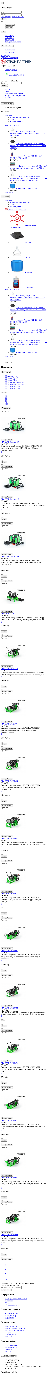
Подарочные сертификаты (15, 1328)
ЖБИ (7, 91)
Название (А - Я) (11, 378)
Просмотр (4, 411)
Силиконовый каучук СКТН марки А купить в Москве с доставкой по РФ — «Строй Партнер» (28, 146)
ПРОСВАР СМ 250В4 (9, 781)
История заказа (11, 1347)
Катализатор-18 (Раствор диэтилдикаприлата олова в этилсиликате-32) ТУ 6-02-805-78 (27, 134)
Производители (11, 1326)
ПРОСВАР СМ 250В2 (9, 838)
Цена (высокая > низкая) (14, 384)
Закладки (8, 1349)
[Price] (6, 392)
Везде (7, 89)
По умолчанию (11, 376)
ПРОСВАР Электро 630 (10, 442)
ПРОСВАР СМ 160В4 (9, 1235)
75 (6, 402)
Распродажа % (12, 125)
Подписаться (6, 1290)
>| (6, 1279)
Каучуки (28, 242)
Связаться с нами (11, 1314)
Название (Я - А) (11, 380)
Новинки (8, 1337)
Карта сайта (9, 1318)
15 (6, 396)
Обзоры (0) (9, 40)
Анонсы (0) (9, 38)
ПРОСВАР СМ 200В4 (9, 1008)
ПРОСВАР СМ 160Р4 (9, 1120)
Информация (10, 115)
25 (6, 398)
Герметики (29, 287)
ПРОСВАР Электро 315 (10, 499)
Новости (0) (9, 36)
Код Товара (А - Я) (12, 386)
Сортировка (6, 372)
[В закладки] (2, 460)
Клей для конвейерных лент (20, 117)
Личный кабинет (11, 1345)
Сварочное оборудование (15, 95)
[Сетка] (4, 392)
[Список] (2, 392)
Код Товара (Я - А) (12, 388)
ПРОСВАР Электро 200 (10, 556)
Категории (5, 196)
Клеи (28, 272)
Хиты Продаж (10, 1335)
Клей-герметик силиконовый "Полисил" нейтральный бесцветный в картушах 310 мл (28, 167)
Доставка (9, 27)
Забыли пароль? (18, 17)
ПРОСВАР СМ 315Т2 (9, 669)
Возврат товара (11, 1316)
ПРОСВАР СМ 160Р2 (9, 1177)
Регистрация (5, 17)
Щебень (8, 98)
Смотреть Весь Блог (13, 42)
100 (6, 404)
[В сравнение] (2, 464)
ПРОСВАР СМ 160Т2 (9, 1063)
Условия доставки (16, 121)
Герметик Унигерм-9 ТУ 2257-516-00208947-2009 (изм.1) (26, 157)
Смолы (27, 257)
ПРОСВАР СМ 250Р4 (9, 724)
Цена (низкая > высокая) (14, 382)
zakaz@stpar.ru (11, 70)
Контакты (9, 192)
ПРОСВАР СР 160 (8, 613)
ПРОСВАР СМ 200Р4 (9, 951)
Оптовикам (10, 25)
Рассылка (9, 1351)
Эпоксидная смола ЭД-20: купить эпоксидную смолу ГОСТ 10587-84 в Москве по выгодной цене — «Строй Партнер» (28, 178)
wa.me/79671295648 (16, 75)
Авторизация (10, 52)
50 (6, 400)
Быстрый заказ (7, 440)
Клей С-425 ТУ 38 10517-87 (26, 188)
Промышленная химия (14, 93)
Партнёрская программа (14, 1330)
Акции (8, 1332)
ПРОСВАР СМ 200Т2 (9, 893)
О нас (12, 119)
